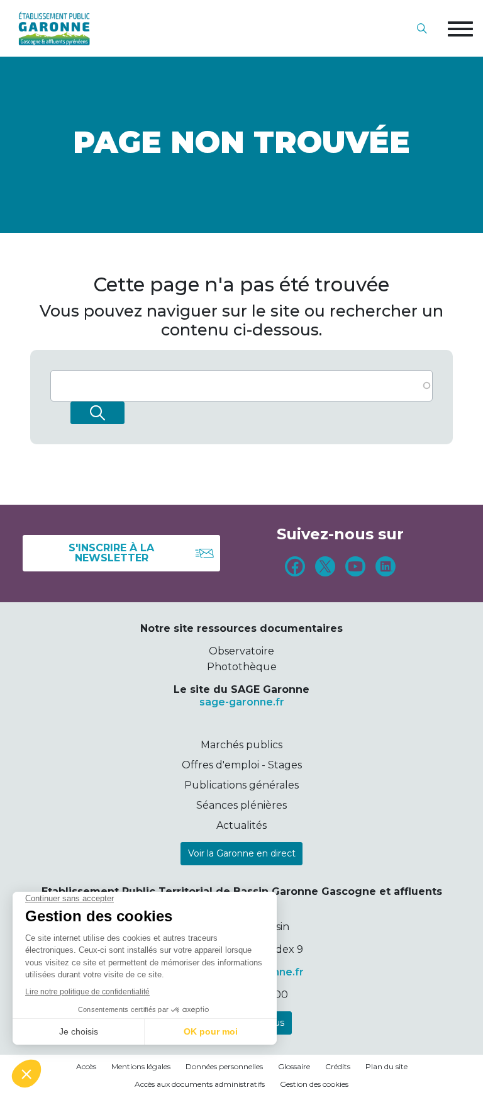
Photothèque (242, 667)
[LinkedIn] (385, 568)
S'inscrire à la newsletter (111, 553)
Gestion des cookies (314, 1084)
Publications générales (241, 785)
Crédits (337, 1066)
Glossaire (294, 1066)
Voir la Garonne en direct (242, 853)
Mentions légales (140, 1066)
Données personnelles (224, 1066)
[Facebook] (295, 568)
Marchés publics (241, 745)
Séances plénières (241, 805)
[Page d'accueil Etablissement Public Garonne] (54, 28)
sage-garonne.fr (241, 702)
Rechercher (97, 413)
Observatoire (241, 651)
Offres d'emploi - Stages (242, 765)
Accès (86, 1066)
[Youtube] (355, 568)
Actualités (241, 825)
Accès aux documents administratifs (200, 1084)
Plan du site (386, 1066)
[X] (325, 568)
